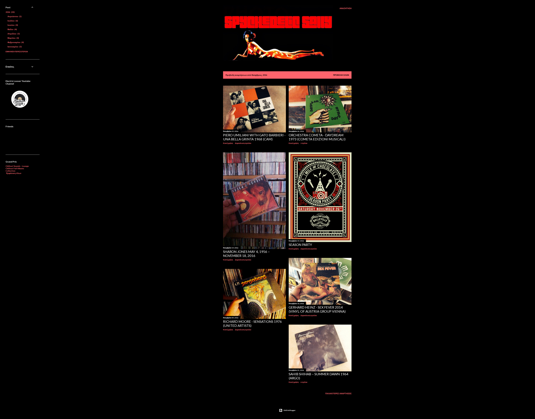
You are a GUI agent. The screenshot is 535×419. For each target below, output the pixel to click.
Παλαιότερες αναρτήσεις (338, 393)
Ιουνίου (12, 25)
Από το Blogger (290, 410)
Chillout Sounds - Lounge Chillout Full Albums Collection (17, 168)
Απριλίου (13, 33)
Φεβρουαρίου (15, 42)
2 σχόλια (304, 143)
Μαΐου (12, 29)
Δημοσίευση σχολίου (243, 143)
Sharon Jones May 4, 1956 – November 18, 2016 (246, 254)
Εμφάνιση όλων (13, 173)
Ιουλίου (12, 20)
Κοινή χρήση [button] (228, 143)
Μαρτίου (13, 38)
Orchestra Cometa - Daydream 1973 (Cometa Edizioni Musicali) (317, 137)
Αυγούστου (14, 16)
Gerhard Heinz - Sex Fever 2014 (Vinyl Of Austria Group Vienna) (317, 309)
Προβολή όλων (341, 75)
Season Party (300, 245)
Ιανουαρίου (14, 46)
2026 (10, 12)
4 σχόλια (304, 382)
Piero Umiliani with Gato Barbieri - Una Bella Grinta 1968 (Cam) (254, 137)
